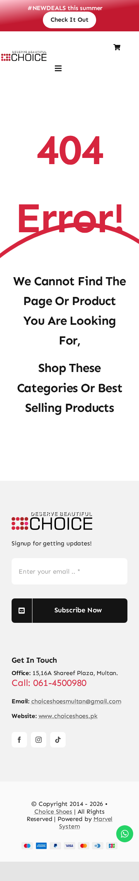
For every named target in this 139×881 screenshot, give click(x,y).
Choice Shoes (53, 811)
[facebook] (19, 739)
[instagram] (38, 739)
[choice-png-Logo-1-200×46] (24, 53)
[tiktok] (58, 739)
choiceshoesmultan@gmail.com (76, 701)
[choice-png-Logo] (52, 514)
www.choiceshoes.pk (68, 716)
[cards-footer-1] (69, 845)
